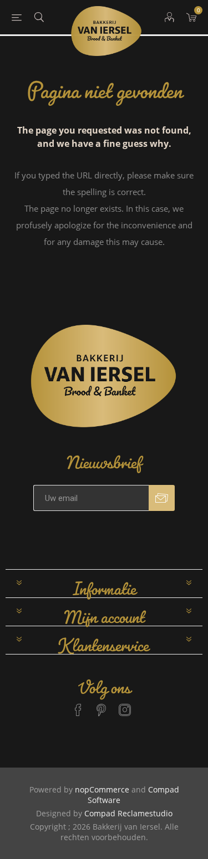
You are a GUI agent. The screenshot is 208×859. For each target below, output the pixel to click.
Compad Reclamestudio (128, 813)
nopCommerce (102, 789)
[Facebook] (78, 705)
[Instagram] (125, 705)
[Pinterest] (101, 705)
